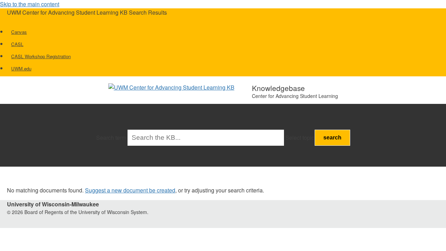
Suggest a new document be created (130, 190)
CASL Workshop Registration (41, 56)
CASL (17, 44)
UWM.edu (21, 68)
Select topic (299, 138)
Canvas (19, 32)
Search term (111, 138)
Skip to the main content (29, 4)
